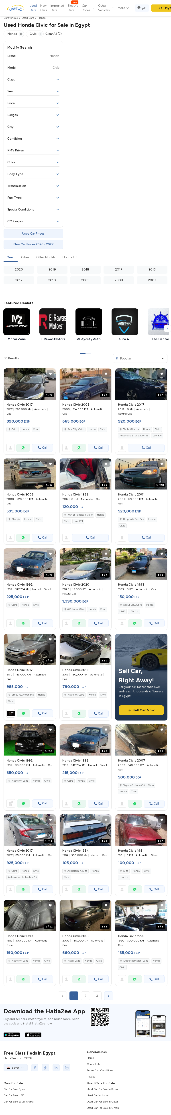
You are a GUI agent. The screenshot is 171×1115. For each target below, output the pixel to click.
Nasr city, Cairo (75, 694)
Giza (125, 870)
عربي (144, 7)
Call (44, 448)
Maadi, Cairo (73, 960)
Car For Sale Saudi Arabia (19, 1101)
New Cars (43, 8)
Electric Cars (73, 8)
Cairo (14, 429)
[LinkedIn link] (56, 1067)
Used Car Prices (33, 233)
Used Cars (33, 8)
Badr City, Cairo (75, 429)
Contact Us (93, 1064)
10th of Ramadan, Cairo (80, 514)
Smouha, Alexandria (23, 694)
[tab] (11, 257)
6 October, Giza (75, 609)
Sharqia (16, 519)
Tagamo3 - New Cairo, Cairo (138, 785)
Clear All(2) (53, 34)
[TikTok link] (45, 1067)
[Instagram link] (66, 1067)
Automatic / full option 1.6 (134, 435)
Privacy (91, 1076)
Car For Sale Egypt (14, 1089)
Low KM (157, 435)
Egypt (15, 1067)
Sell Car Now (143, 710)
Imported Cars (57, 8)
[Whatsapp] (23, 448)
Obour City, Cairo (132, 604)
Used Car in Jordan (98, 1095)
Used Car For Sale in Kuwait (103, 1089)
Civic (36, 429)
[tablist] (85, 257)
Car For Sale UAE (14, 1095)
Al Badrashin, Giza (77, 870)
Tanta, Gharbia (131, 429)
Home (90, 1057)
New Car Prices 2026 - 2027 (33, 244)
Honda (25, 429)
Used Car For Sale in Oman (103, 1107)
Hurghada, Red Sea (133, 519)
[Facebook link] (34, 1067)
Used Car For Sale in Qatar (102, 1101)
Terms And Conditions (100, 1070)
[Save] (50, 373)
